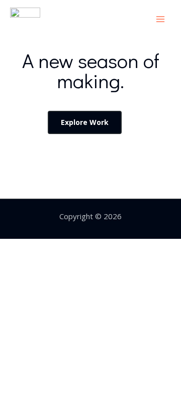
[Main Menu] (160, 19)
